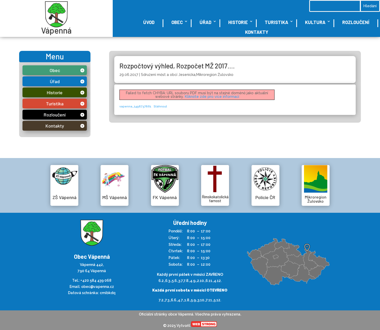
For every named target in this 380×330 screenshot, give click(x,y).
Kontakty (256, 32)
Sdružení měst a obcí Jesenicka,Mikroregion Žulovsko (187, 75)
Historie (238, 22)
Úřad (205, 22)
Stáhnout (160, 106)
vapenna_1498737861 (135, 106)
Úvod (149, 22)
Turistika (276, 22)
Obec (177, 22)
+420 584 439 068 (95, 280)
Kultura (315, 22)
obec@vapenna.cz (97, 287)
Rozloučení (355, 22)
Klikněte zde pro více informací (212, 97)
